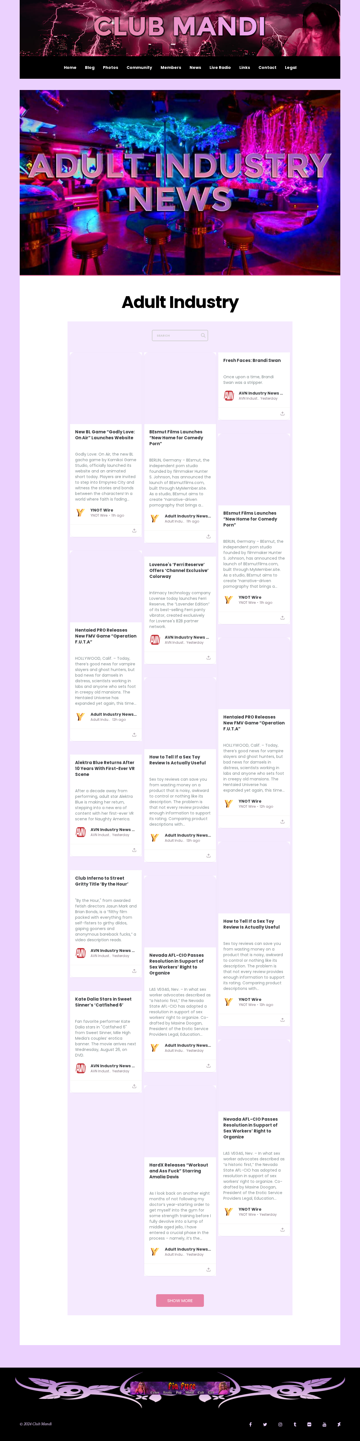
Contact (267, 67)
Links (244, 67)
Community (139, 67)
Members (171, 67)
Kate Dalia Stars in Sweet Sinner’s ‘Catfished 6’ (103, 1002)
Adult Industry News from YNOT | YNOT (188, 515)
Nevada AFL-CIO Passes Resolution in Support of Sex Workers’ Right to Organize (176, 964)
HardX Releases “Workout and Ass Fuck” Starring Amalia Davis (178, 1171)
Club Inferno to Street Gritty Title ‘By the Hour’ (102, 881)
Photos (110, 67)
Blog (89, 67)
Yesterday (269, 398)
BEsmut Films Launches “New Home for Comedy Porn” (176, 438)
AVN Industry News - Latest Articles (262, 392)
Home (70, 67)
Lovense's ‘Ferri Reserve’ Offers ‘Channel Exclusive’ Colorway (179, 570)
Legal (290, 67)
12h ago (119, 719)
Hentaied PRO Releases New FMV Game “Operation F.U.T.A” (105, 636)
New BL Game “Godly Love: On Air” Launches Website (105, 435)
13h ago (193, 840)
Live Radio (220, 67)
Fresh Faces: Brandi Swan (252, 360)
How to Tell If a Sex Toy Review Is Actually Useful (177, 760)
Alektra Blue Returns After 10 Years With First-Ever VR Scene (105, 768)
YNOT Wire (102, 509)
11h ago (117, 515)
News (195, 67)
